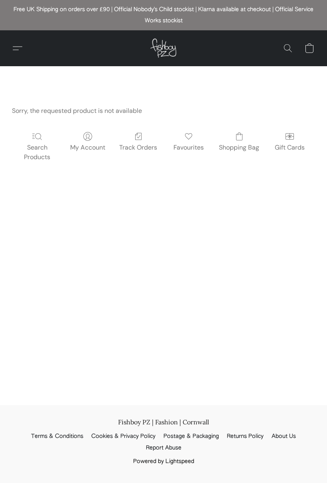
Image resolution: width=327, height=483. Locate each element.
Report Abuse (163, 448)
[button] (163, 48)
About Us (284, 436)
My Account (87, 147)
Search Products (37, 152)
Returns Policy (245, 436)
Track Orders (138, 147)
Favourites (188, 147)
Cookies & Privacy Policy (123, 436)
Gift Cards (290, 147)
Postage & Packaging (191, 436)
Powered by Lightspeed (163, 461)
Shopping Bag (239, 147)
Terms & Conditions (57, 436)
